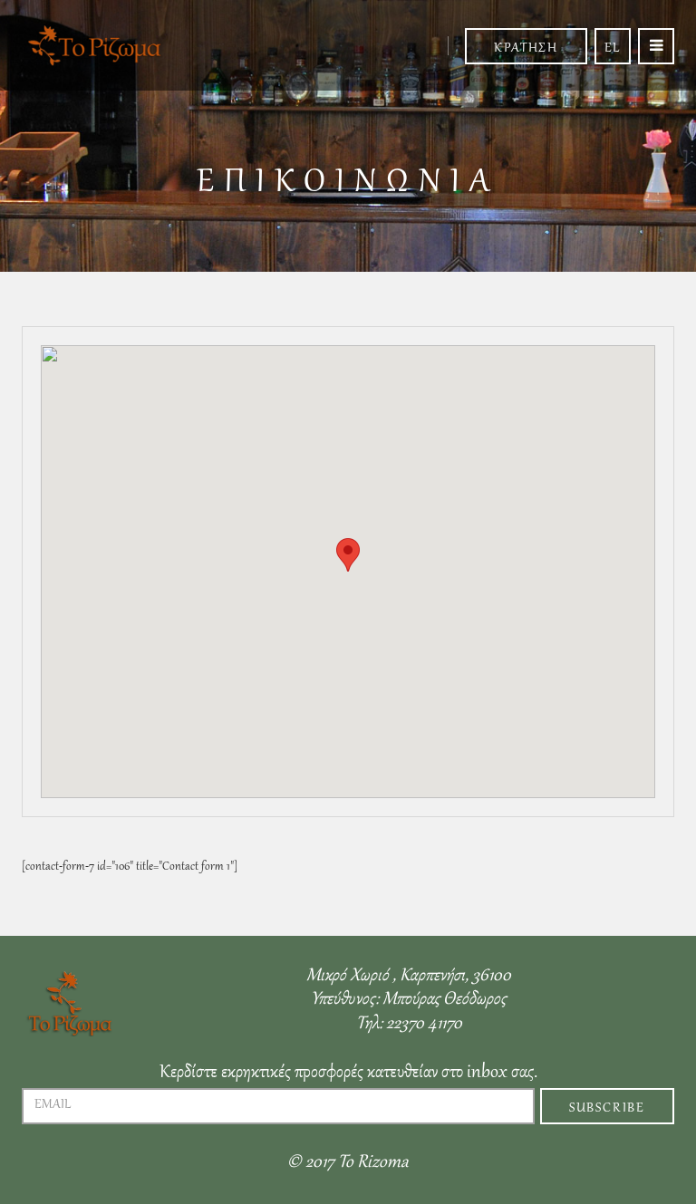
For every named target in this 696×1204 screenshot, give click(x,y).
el (613, 49)
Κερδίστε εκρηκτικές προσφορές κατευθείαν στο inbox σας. (348, 1073)
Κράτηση (526, 49)
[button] (348, 555)
